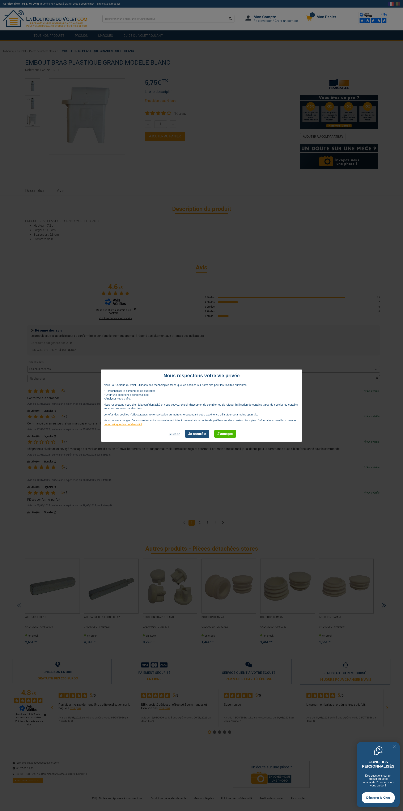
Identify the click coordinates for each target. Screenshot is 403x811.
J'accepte (225, 433)
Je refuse (174, 433)
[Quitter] (394, 747)
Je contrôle (197, 433)
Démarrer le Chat (378, 797)
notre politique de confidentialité (123, 424)
